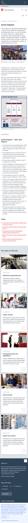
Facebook (5, 486)
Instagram (18, 486)
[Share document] (26, 15)
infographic (4, 134)
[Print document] (23, 15)
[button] (25, 460)
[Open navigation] (26, 9)
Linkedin (5, 489)
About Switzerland (9, 10)
